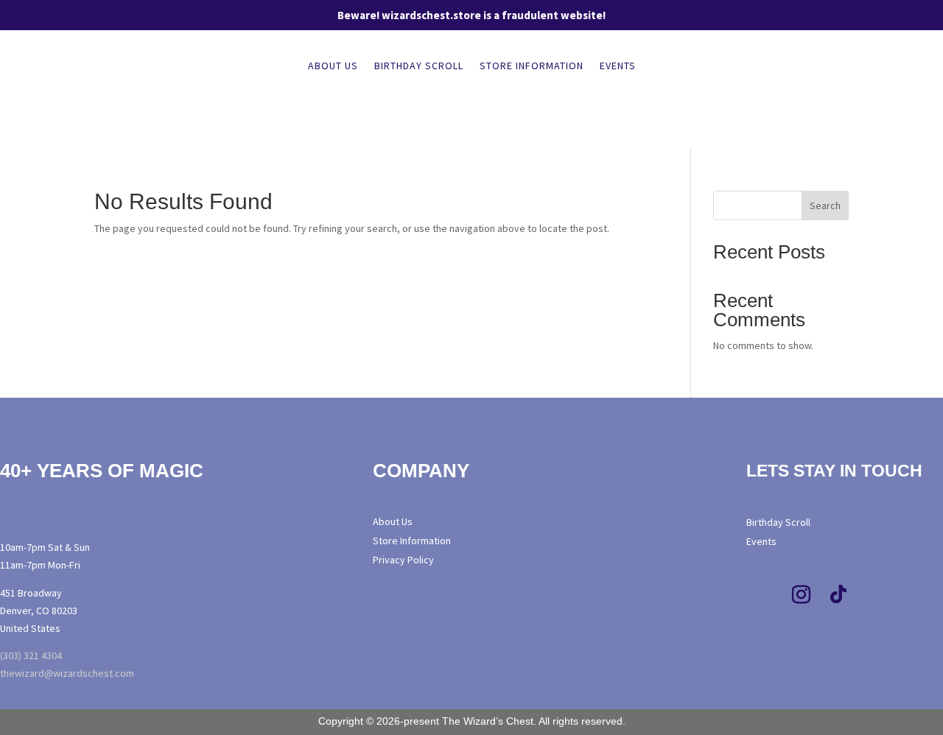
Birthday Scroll (418, 66)
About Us (333, 66)
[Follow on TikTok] (838, 595)
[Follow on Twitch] (875, 595)
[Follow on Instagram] (801, 595)
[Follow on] (905, 595)
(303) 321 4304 (31, 655)
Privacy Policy (403, 559)
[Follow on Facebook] (764, 595)
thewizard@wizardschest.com (67, 673)
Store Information (531, 66)
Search (825, 205)
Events (618, 66)
